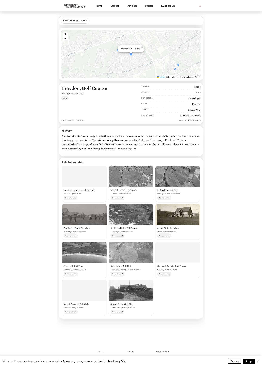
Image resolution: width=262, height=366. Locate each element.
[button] (115, 6)
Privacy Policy (119, 361)
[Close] (258, 361)
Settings (235, 361)
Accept (249, 361)
